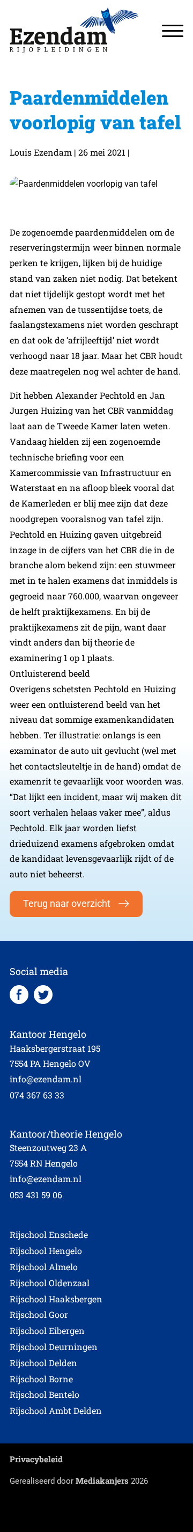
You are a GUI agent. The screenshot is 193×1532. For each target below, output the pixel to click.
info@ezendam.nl (45, 1078)
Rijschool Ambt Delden (56, 1410)
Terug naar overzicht (66, 903)
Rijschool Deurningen (54, 1346)
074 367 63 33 (37, 1095)
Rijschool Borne (41, 1378)
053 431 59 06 (36, 1194)
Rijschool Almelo (44, 1266)
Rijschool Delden (43, 1362)
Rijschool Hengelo (46, 1250)
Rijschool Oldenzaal (50, 1282)
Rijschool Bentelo (44, 1394)
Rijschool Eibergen (47, 1330)
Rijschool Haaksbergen (56, 1298)
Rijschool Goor (39, 1314)
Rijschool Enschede (49, 1234)
